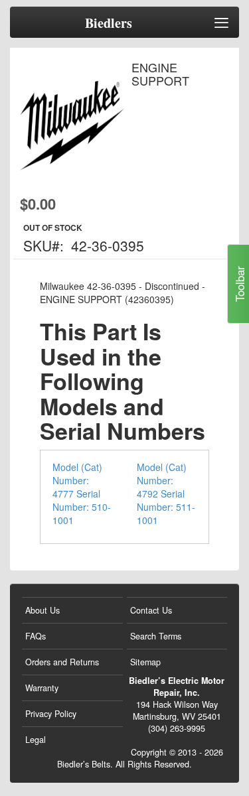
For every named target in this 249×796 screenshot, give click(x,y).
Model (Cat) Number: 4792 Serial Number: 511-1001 (166, 493)
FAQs (35, 636)
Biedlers (108, 23)
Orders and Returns (62, 662)
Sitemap (145, 662)
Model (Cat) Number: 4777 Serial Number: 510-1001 (81, 493)
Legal (35, 740)
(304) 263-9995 (176, 728)
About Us (42, 610)
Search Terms (155, 636)
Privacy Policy (50, 714)
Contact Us (151, 610)
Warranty (41, 688)
